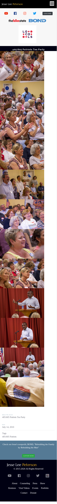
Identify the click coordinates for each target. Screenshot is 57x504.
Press (35, 483)
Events (35, 488)
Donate (33, 493)
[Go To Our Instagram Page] (26, 13)
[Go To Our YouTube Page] (7, 13)
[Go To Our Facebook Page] (16, 13)
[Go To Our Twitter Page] (36, 13)
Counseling (25, 483)
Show (42, 483)
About (14, 483)
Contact (24, 493)
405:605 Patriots (9, 436)
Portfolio (45, 488)
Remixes (12, 488)
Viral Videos (24, 488)
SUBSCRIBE (47, 13)
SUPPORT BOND (28, 456)
